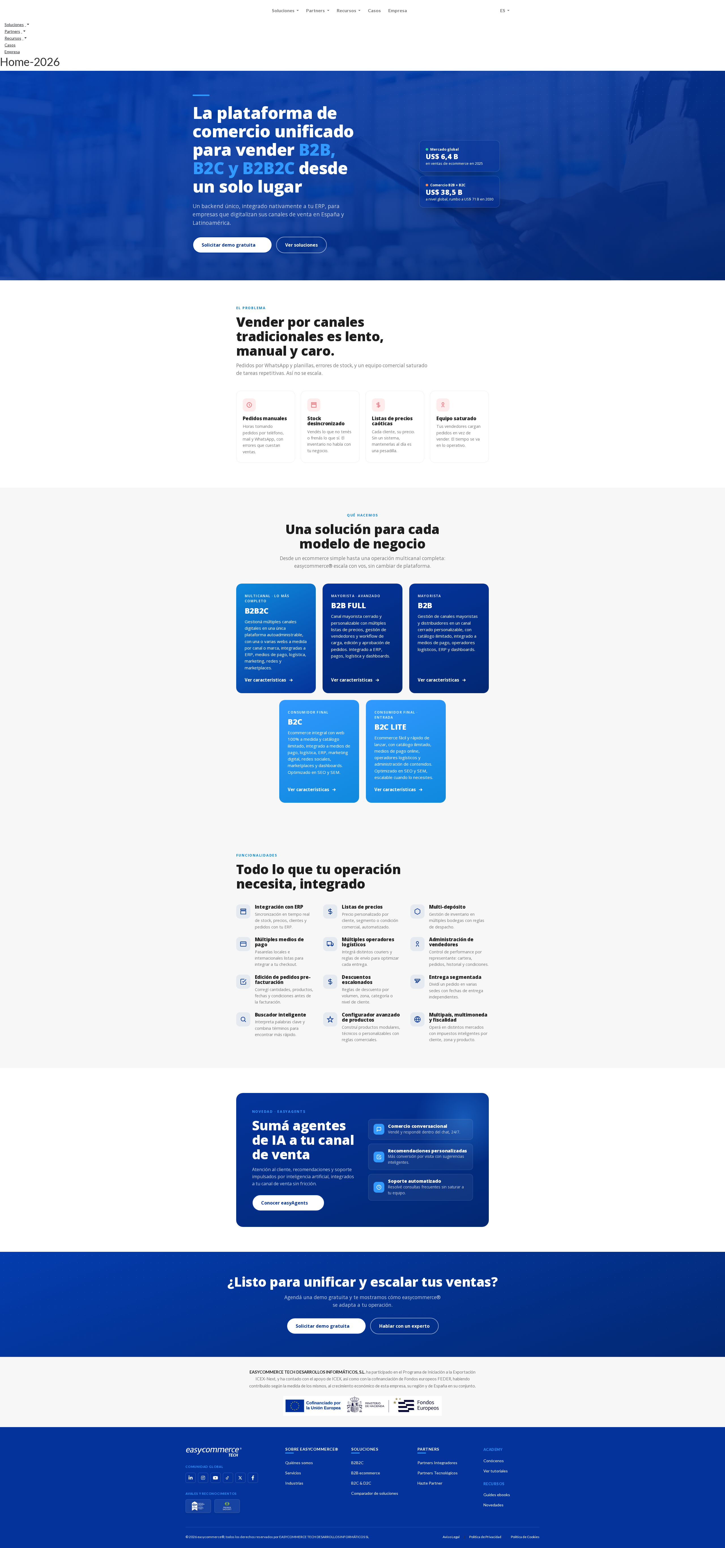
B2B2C (357, 1462)
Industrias (294, 1483)
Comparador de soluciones (374, 1493)
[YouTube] (215, 1478)
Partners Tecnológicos (437, 1472)
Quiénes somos (299, 1462)
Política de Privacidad (485, 1537)
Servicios (293, 1472)
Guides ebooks (496, 1494)
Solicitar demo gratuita (228, 245)
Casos (374, 10)
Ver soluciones (301, 245)
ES (503, 10)
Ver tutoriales (495, 1470)
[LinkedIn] (190, 1478)
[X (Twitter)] (240, 1478)
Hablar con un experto (404, 1326)
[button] (17, 24)
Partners (316, 10)
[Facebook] (253, 1478)
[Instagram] (203, 1478)
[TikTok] (228, 1478)
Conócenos (493, 1460)
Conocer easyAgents (284, 1203)
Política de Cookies (525, 1537)
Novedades (493, 1504)
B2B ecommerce (365, 1472)
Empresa (397, 10)
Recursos (347, 10)
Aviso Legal (451, 1537)
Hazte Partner (429, 1483)
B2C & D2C (361, 1483)
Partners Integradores (437, 1462)
